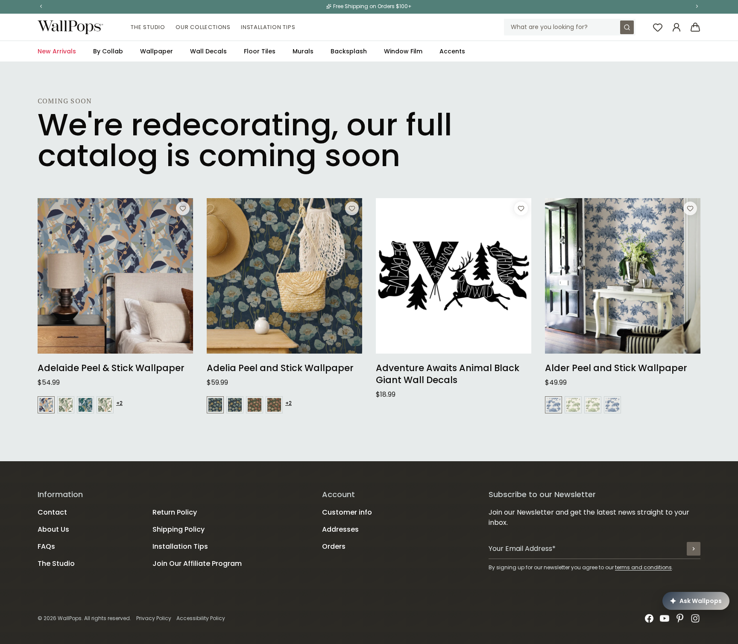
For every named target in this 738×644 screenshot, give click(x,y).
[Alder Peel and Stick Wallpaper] (622, 276)
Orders (334, 546)
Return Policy (174, 512)
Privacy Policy (153, 618)
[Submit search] (627, 27)
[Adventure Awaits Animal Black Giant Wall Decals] (453, 276)
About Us (53, 529)
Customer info (347, 512)
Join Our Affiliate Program (197, 563)
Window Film (403, 51)
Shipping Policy (178, 529)
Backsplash (349, 51)
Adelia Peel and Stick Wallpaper (280, 368)
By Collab (108, 51)
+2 (119, 403)
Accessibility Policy (200, 618)
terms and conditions (643, 567)
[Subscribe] (693, 549)
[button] (41, 6)
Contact (52, 512)
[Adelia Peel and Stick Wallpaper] (284, 276)
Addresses (340, 529)
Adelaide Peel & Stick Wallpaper (111, 368)
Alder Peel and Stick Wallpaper (616, 368)
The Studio (148, 27)
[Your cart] (695, 27)
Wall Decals (208, 51)
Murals (303, 51)
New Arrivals (57, 51)
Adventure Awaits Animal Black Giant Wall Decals (447, 374)
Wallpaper (156, 51)
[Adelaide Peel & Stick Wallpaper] (115, 276)
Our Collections (203, 27)
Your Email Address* (522, 548)
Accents (452, 51)
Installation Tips (268, 27)
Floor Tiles (259, 51)
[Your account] (676, 27)
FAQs (46, 546)
